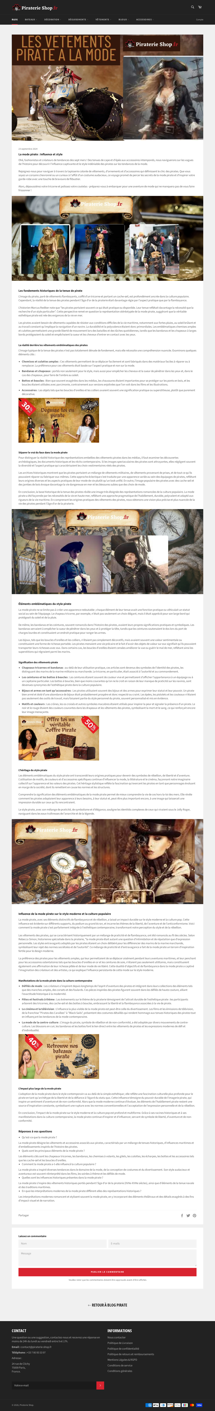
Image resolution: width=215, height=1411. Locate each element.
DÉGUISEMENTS (77, 19)
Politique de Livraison (120, 1343)
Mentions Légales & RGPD (122, 1360)
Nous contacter (117, 1338)
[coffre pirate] (58, 760)
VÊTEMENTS (103, 19)
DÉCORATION (52, 19)
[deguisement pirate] (58, 442)
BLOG (15, 19)
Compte (199, 19)
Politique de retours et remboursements (131, 1354)
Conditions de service (120, 1366)
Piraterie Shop (26, 1405)
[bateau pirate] (58, 1078)
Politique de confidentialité (123, 1349)
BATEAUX (30, 19)
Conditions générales (120, 1371)
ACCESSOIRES (144, 19)
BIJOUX (123, 19)
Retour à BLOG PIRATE (109, 1305)
